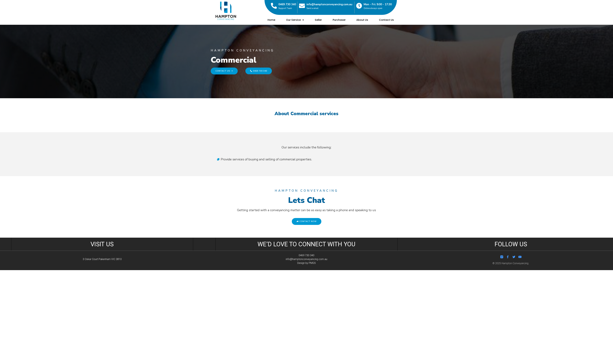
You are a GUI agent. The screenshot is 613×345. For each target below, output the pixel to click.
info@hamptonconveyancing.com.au (329, 4)
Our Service (293, 20)
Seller (318, 20)
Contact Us (386, 20)
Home (271, 20)
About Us (362, 20)
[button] (224, 71)
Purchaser (339, 20)
